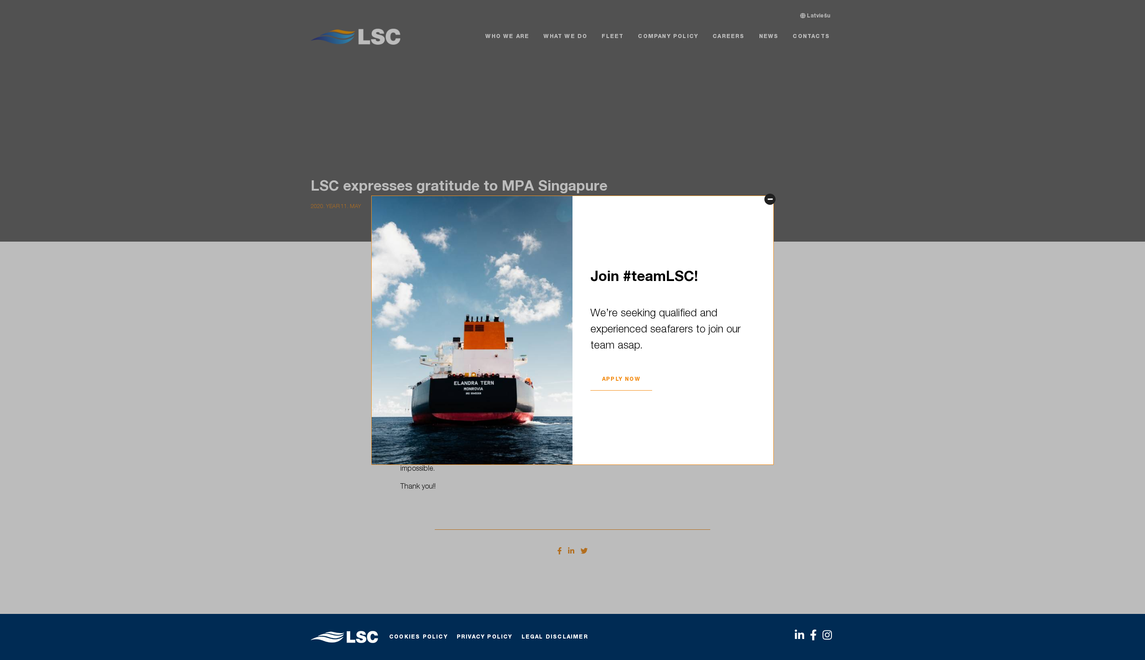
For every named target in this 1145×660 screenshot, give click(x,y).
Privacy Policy (485, 637)
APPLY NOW (621, 379)
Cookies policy (418, 637)
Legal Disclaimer (555, 637)
